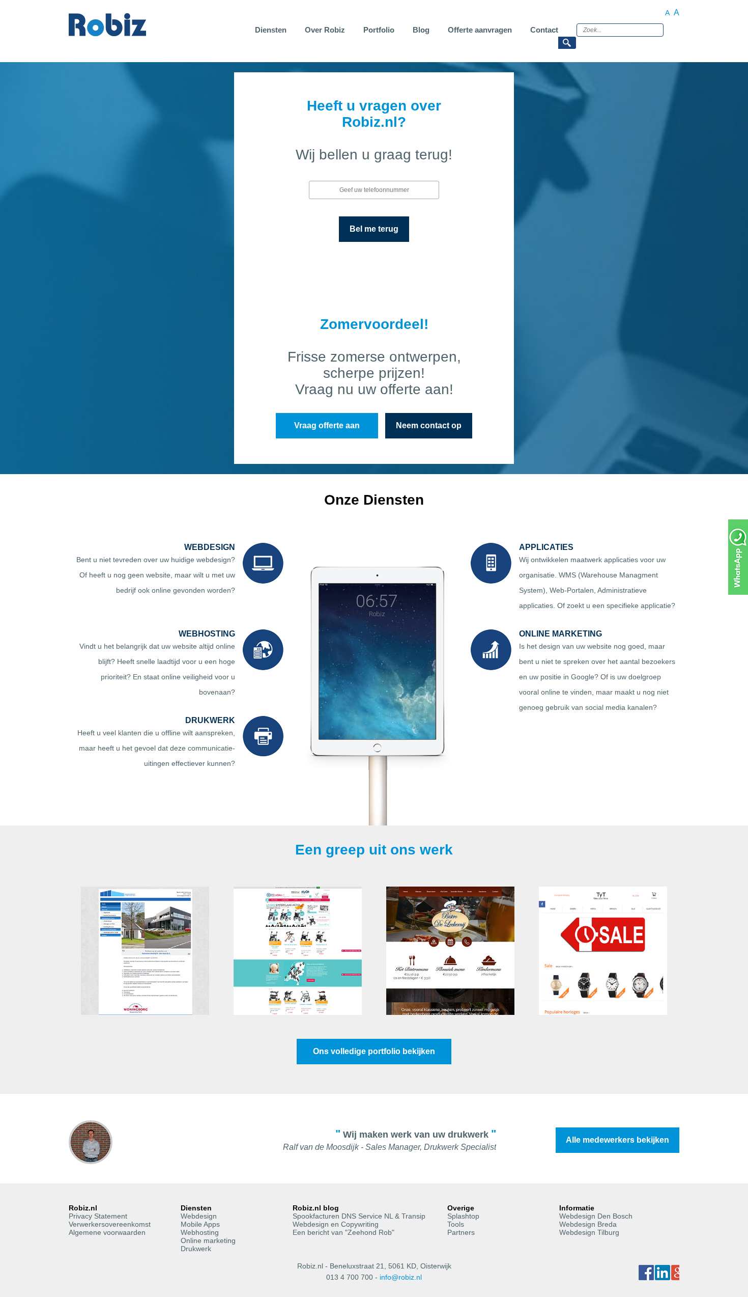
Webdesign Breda (588, 1224)
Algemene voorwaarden (107, 1232)
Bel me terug (374, 229)
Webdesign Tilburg (589, 1232)
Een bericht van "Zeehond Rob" (343, 1232)
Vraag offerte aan (327, 425)
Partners (461, 1232)
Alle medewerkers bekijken (617, 1140)
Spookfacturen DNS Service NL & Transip (359, 1216)
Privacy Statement (98, 1216)
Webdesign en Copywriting (336, 1224)
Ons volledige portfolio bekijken (374, 1051)
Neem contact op (429, 425)
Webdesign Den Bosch (595, 1216)
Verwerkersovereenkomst (110, 1224)
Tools (455, 1224)
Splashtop (463, 1216)
